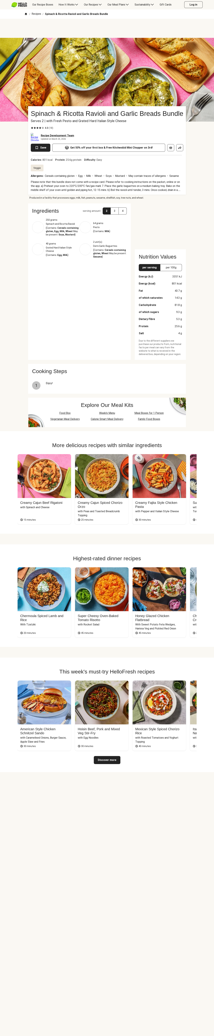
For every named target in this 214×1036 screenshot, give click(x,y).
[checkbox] (32, 128)
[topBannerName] (107, 28)
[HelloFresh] (19, 4)
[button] (79, 210)
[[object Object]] (170, 147)
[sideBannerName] (160, 224)
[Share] (179, 147)
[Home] (26, 14)
